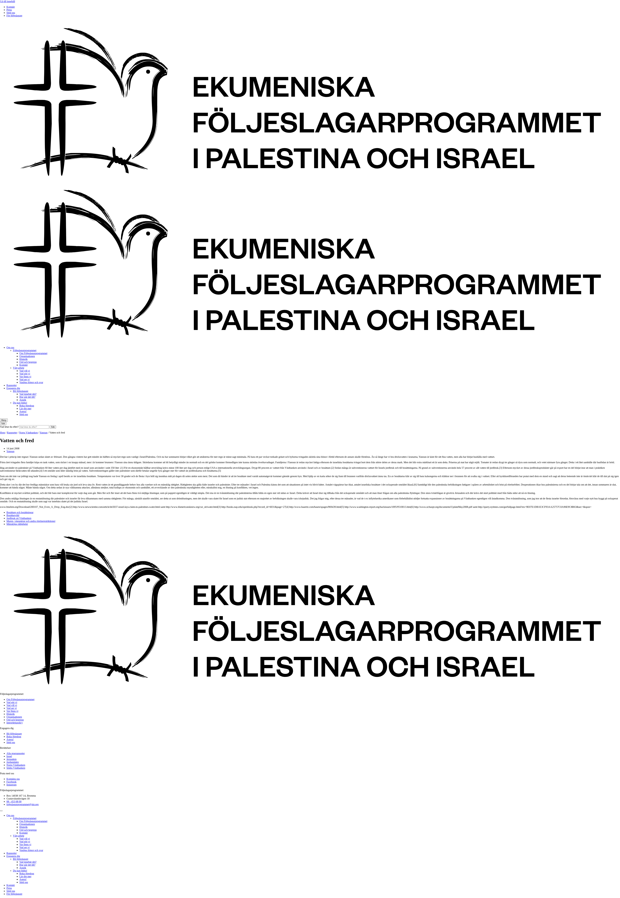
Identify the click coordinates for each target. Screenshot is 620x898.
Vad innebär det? (27, 394)
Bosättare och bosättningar (19, 512)
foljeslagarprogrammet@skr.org (22, 804)
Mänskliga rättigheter (17, 524)
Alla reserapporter (15, 753)
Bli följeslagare (20, 391)
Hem (2, 432)
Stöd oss (10, 12)
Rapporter (11, 385)
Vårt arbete (18, 367)
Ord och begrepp (28, 362)
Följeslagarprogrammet (24, 350)
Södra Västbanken (15, 768)
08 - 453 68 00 (13, 801)
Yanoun (43, 432)
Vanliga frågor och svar (31, 382)
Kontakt (10, 6)
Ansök (22, 399)
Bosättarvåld (12, 515)
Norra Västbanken (28, 432)
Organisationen (27, 356)
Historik (23, 359)
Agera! (22, 411)
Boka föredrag (26, 405)
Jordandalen (12, 762)
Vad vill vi (24, 370)
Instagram (11, 784)
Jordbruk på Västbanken (18, 518)
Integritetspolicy (14, 722)
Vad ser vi (24, 379)
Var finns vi (25, 376)
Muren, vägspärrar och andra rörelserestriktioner (30, 521)
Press (9, 9)
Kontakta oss (13, 779)
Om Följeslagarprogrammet (33, 353)
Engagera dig (13, 388)
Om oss (10, 347)
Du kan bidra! (20, 402)
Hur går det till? (27, 397)
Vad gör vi (24, 373)
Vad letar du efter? (9, 426)
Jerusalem (11, 759)
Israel (9, 756)
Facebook (11, 781)
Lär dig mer (25, 408)
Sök (53, 427)
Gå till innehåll (7, 1)
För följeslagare (14, 15)
